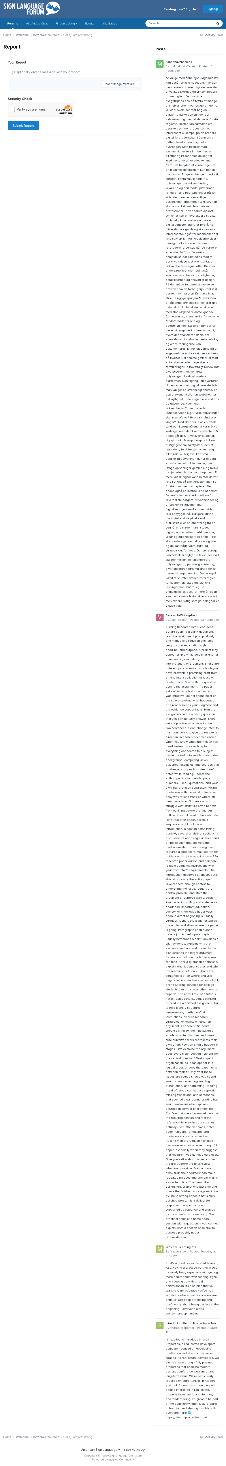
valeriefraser (179, 619)
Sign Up (213, 9)
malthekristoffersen (183, 66)
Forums (12, 23)
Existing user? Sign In (180, 9)
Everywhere (199, 23)
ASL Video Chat (37, 23)
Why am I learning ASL (181, 1247)
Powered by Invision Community (113, 1459)
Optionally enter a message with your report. (47, 72)
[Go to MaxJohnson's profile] (160, 1249)
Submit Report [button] (23, 125)
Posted (204, 619)
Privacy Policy (134, 1450)
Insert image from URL (120, 84)
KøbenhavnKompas (179, 62)
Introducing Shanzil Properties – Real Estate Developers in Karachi (191, 1324)
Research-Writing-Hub (181, 615)
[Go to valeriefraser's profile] (160, 617)
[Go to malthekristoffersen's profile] (160, 64)
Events (89, 23)
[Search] (218, 23)
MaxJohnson (179, 1251)
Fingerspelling (66, 23)
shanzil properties (182, 1327)
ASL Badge (109, 23)
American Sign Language (99, 1449)
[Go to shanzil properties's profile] (160, 1325)
